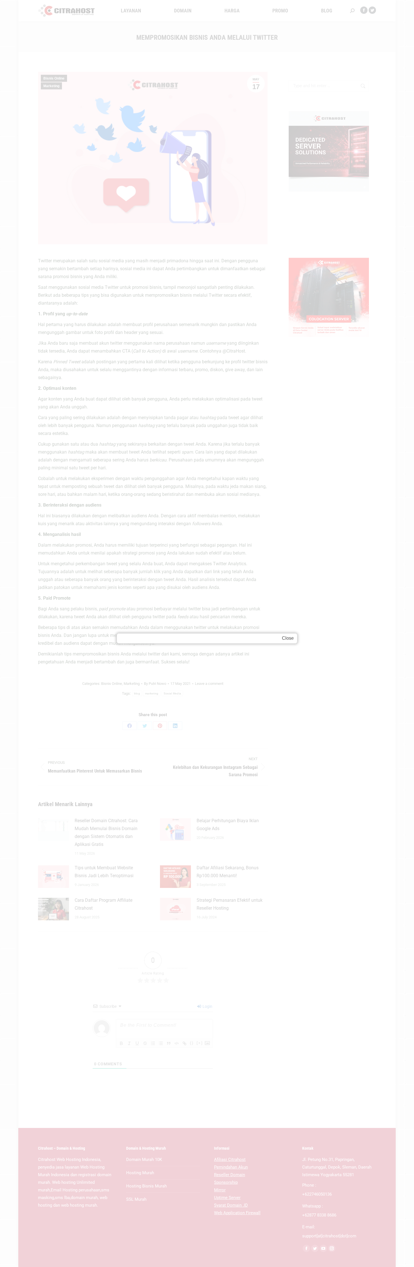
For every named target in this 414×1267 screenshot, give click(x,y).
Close (288, 638)
